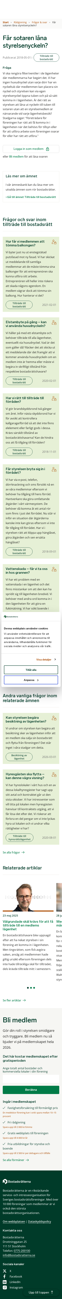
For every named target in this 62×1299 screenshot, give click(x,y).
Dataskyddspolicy (39, 1221)
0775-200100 (22, 1251)
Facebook (16, 1276)
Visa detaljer (43, 659)
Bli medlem (16, 156)
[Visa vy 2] (31, 988)
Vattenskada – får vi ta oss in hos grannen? (27, 571)
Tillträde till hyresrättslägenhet (19, 837)
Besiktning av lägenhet (19, 757)
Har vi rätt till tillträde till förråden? (25, 400)
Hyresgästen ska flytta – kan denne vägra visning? (25, 776)
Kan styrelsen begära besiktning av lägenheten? (26, 719)
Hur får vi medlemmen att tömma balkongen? (25, 243)
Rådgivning (20, 22)
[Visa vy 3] (34, 988)
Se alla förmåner (13, 1160)
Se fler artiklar (12, 1000)
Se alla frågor (11, 852)
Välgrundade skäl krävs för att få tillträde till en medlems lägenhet (28, 925)
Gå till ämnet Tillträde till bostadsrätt (31, 197)
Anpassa (29, 679)
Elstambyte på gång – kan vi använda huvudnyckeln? (26, 324)
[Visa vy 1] (28, 988)
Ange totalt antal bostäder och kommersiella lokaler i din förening (25, 1070)
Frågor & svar (40, 22)
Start (6, 22)
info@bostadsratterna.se (19, 1255)
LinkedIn (15, 1282)
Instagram (16, 1287)
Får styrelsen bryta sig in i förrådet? (25, 471)
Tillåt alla (31, 669)
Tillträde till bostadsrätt (46, 57)
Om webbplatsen (14, 1221)
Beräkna (31, 1090)
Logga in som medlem (29, 149)
